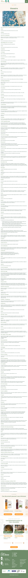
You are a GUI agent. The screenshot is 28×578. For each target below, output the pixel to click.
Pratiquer (14, 554)
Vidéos (13, 559)
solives (1, 119)
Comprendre (15, 553)
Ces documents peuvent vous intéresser (14, 496)
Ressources (13, 560)
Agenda (13, 562)
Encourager (15, 555)
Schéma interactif (14, 564)
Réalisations (13, 563)
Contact (21, 566)
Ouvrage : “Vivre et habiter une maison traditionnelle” (23, 562)
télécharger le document (8, 514)
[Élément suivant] (26, 507)
